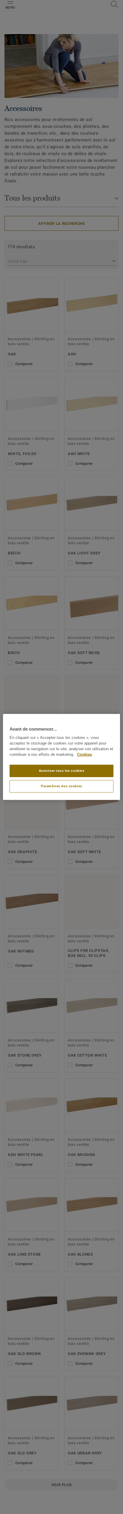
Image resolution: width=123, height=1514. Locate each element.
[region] (61, 757)
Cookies (84, 755)
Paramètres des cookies (61, 786)
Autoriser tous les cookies (61, 770)
